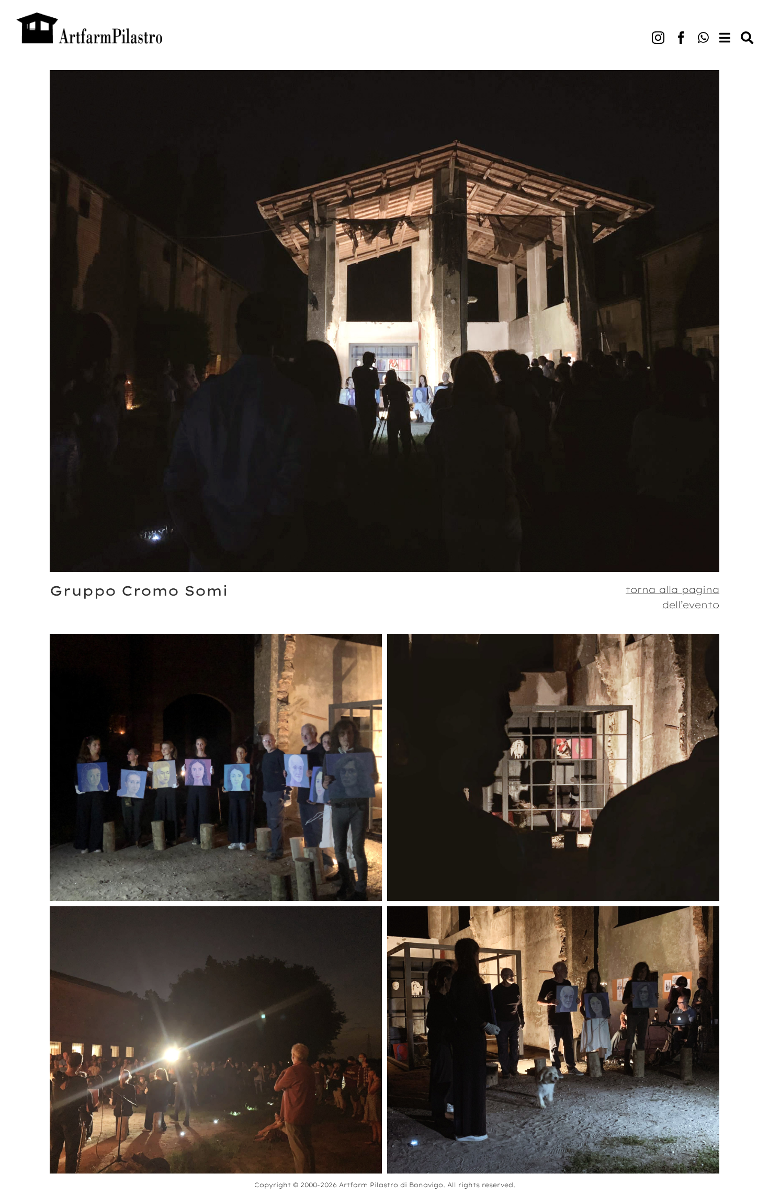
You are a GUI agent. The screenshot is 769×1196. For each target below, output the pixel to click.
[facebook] (681, 37)
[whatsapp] (703, 37)
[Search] (741, 27)
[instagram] (658, 37)
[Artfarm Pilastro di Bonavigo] (89, 16)
